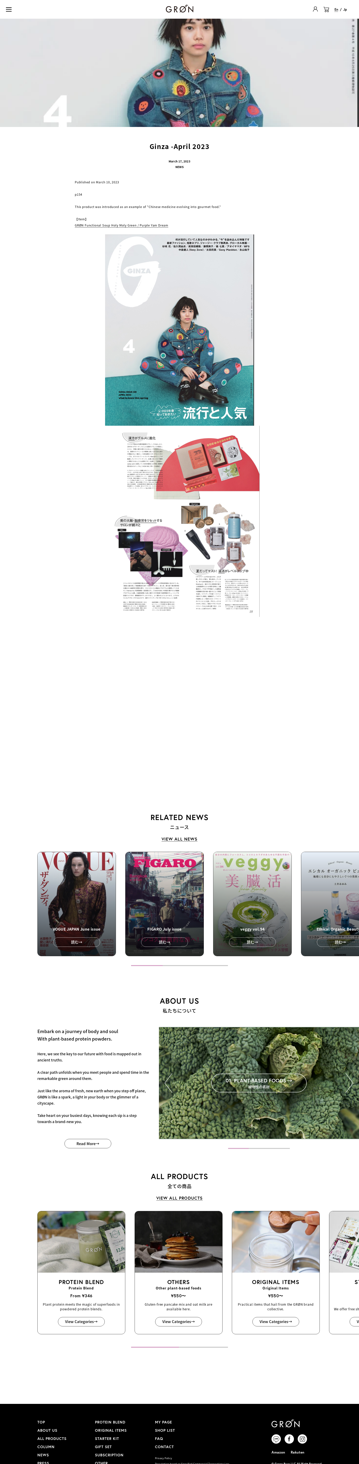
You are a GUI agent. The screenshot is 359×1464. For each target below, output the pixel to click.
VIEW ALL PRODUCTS (179, 1198)
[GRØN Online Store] (179, 8)
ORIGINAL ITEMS (111, 1430)
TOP (41, 1422)
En (336, 9)
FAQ (159, 1438)
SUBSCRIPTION (109, 1454)
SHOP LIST (165, 1430)
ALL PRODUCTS (52, 1438)
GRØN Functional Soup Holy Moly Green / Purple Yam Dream (121, 225)
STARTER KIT (107, 1438)
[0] (326, 12)
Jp (345, 9)
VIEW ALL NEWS (180, 839)
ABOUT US (47, 1430)
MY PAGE (163, 1422)
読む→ (76, 942)
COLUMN (46, 1446)
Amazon (278, 1452)
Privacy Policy (163, 1458)
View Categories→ (81, 1321)
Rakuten (297, 1452)
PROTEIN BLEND (110, 1422)
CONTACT (164, 1446)
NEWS (43, 1454)
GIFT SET (103, 1446)
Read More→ (87, 1143)
